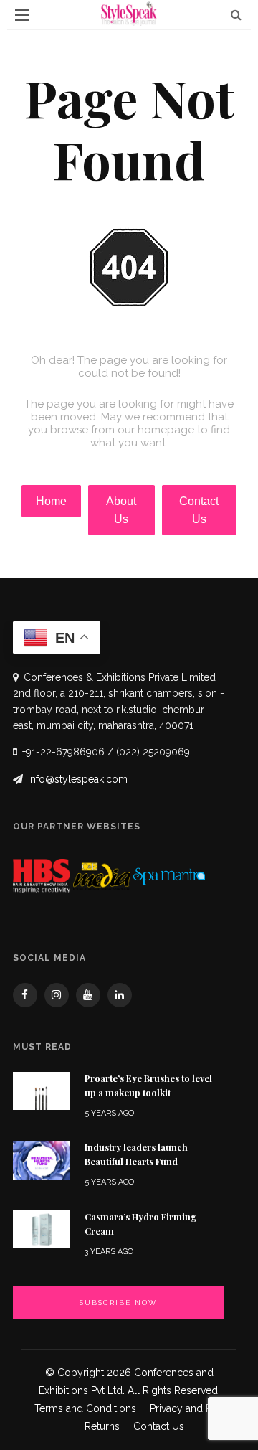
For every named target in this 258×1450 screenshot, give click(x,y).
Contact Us (158, 1426)
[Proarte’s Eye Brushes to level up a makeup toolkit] (41, 1090)
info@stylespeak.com (78, 779)
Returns (102, 1426)
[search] (236, 15)
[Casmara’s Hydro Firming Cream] (41, 1228)
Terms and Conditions (85, 1408)
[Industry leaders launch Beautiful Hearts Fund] (41, 1159)
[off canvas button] (22, 15)
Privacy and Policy (192, 1408)
